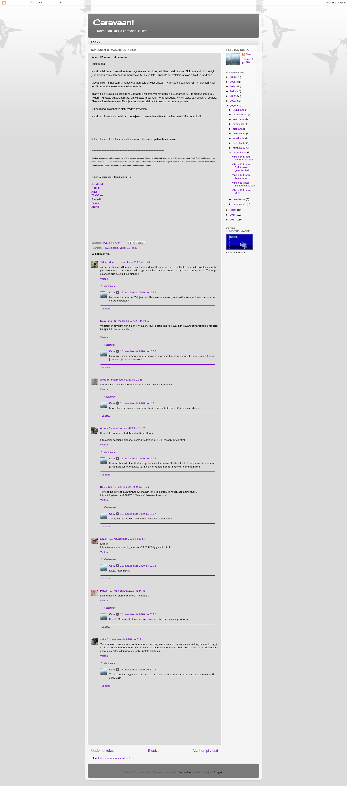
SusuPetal (97, 184)
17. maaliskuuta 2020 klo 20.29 (138, 669)
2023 (233, 91)
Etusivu (95, 41)
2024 (233, 86)
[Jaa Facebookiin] (140, 243)
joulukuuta (239, 110)
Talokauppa (111, 248)
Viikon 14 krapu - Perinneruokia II (242, 158)
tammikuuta (240, 204)
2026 (233, 77)
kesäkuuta (239, 138)
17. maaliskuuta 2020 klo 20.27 (138, 614)
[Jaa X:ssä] (136, 243)
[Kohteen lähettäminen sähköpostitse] (129, 243)
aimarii (104, 539)
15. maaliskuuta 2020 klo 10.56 (131, 321)
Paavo (95, 202)
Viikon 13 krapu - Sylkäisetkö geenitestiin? (241, 167)
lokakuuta (239, 119)
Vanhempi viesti (205, 751)
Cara (112, 292)
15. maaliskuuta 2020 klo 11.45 (124, 379)
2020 (233, 105)
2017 (233, 219)
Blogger (218, 772)
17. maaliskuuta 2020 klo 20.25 (125, 639)
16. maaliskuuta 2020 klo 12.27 (138, 514)
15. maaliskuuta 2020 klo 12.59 (138, 292)
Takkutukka (107, 262)
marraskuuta (240, 114)
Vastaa (104, 278)
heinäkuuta (239, 133)
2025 (233, 81)
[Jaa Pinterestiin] (143, 243)
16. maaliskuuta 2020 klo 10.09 (131, 487)
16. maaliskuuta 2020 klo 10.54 (127, 539)
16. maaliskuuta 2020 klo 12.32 (138, 565)
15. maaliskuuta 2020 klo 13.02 (138, 458)
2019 (233, 210)
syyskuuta (239, 124)
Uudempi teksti (102, 751)
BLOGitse (97, 195)
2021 (233, 100)
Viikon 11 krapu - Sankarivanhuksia (243, 184)
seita (103, 639)
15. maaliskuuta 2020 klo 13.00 (138, 351)
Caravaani (113, 22)
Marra (95, 206)
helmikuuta (239, 199)
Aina (94, 191)
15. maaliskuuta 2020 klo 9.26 (132, 262)
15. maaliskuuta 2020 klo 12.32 (127, 428)
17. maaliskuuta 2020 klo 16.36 (127, 590)
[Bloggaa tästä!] (133, 243)
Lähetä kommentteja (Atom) (114, 758)
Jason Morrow (186, 772)
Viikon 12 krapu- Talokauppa (241, 176)
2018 (233, 214)
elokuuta (238, 129)
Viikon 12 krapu (128, 248)
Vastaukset (110, 286)
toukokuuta (239, 143)
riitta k (95, 187)
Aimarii (96, 199)
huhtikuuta (239, 147)
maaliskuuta (240, 152)
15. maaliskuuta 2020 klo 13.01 (138, 403)
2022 (233, 96)
